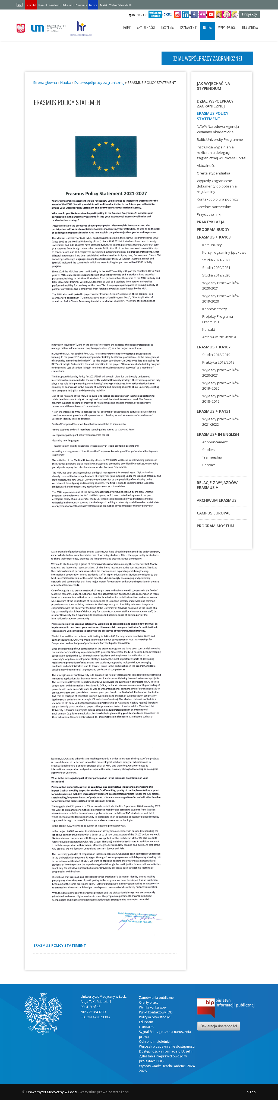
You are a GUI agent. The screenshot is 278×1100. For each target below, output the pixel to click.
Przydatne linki (209, 214)
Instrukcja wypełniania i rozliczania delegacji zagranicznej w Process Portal (221, 152)
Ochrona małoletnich (155, 1041)
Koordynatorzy (214, 308)
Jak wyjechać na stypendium (213, 86)
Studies (208, 449)
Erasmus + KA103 (213, 237)
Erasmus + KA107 (213, 346)
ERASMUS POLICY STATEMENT (212, 116)
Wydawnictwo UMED (120, 4)
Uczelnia (167, 27)
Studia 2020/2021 (216, 267)
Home (127, 27)
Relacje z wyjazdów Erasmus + (217, 485)
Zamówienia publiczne (156, 997)
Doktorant (67, 4)
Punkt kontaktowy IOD (156, 1012)
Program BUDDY (213, 229)
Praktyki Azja (211, 221)
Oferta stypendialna (213, 173)
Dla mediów (250, 27)
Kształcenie (188, 27)
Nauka (207, 27)
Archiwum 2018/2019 (219, 337)
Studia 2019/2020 (216, 275)
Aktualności (146, 27)
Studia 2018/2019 (216, 354)
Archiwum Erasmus (216, 500)
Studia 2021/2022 (216, 259)
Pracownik (81, 4)
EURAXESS (146, 1027)
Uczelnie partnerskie (214, 206)
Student (42, 4)
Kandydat (31, 4)
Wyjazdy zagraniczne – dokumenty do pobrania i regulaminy (217, 186)
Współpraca (227, 27)
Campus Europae (213, 513)
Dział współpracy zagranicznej (99, 82)
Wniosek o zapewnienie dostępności (167, 1046)
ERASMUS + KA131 (213, 411)
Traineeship (212, 457)
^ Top (251, 1091)
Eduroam (146, 1022)
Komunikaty (212, 244)
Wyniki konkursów (152, 1007)
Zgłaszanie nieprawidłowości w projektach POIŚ (163, 1058)
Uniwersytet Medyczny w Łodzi (51, 1091)
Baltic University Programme (220, 139)
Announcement (215, 442)
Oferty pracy (148, 1002)
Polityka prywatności (154, 1017)
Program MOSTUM (215, 525)
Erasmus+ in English (218, 434)
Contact (208, 464)
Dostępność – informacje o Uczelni (165, 1051)
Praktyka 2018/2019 (218, 362)
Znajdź (103, 4)
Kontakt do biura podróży (218, 199)
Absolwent (54, 4)
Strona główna (45, 82)
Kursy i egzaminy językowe (224, 252)
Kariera (93, 4)
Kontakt (208, 329)
